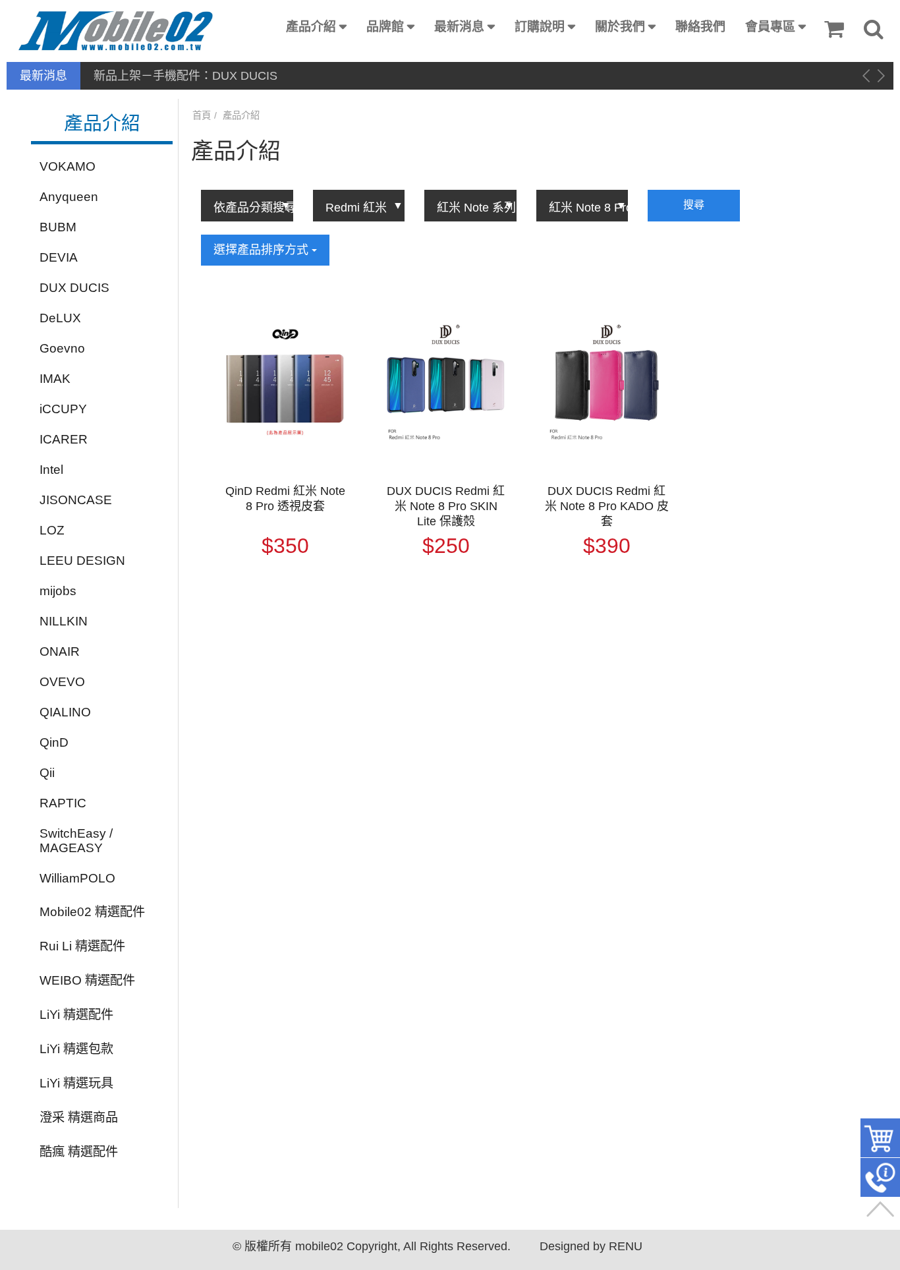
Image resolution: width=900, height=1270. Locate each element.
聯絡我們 (700, 27)
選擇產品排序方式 (262, 249)
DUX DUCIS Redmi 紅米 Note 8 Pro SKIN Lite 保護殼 (446, 506)
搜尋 (693, 204)
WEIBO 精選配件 (87, 980)
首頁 (201, 115)
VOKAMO (68, 166)
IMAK (55, 379)
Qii (47, 773)
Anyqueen (69, 197)
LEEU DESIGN (82, 560)
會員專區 (770, 27)
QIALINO (65, 712)
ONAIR (60, 651)
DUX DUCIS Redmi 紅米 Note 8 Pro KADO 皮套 (607, 506)
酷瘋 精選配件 (79, 1152)
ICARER (64, 439)
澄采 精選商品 (79, 1117)
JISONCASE (76, 500)
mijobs (58, 591)
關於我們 (620, 27)
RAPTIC (63, 803)
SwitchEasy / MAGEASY (76, 840)
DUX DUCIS (74, 288)
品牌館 (385, 27)
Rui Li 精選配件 (82, 946)
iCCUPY (63, 409)
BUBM (58, 227)
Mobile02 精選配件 (92, 912)
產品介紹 (311, 27)
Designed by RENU (591, 1246)
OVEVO (62, 682)
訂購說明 (540, 27)
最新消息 (459, 27)
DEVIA (59, 257)
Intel (51, 469)
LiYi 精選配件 (76, 1015)
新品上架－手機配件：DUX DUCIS (185, 75)
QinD (54, 742)
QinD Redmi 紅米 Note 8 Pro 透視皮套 (285, 498)
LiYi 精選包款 (76, 1049)
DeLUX (60, 318)
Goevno (62, 348)
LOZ (52, 530)
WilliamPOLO (77, 878)
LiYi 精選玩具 (76, 1083)
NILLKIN (64, 621)
